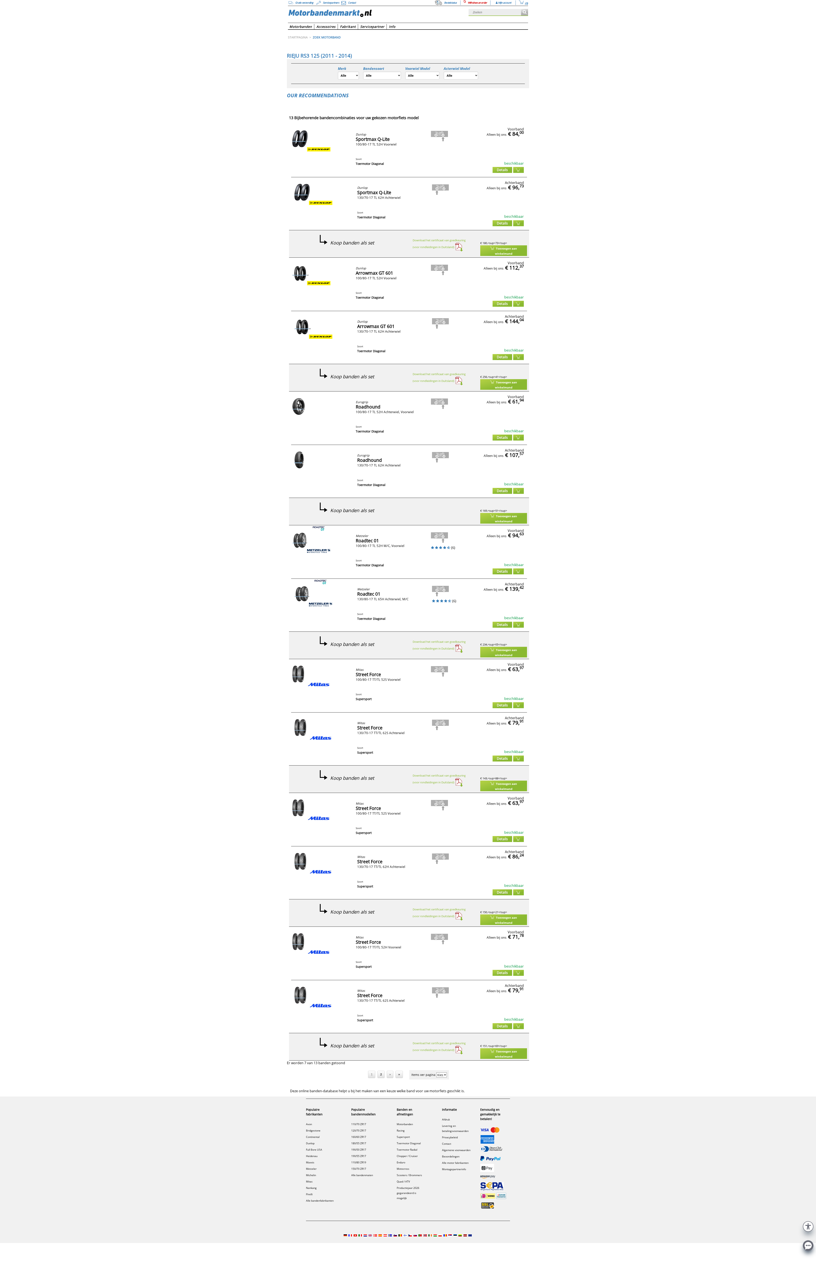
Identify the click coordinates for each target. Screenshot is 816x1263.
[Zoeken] (524, 12)
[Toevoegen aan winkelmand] (518, 170)
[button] (808, 1226)
